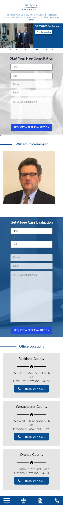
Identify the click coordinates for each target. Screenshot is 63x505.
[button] (7, 501)
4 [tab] (31, 49)
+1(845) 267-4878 (34, 389)
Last (12, 251)
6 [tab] (42, 49)
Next (52, 49)
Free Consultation (50, 32)
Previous (10, 49)
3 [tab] (26, 49)
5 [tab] (37, 49)
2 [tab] (21, 49)
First (12, 237)
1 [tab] (16, 49)
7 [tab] (47, 49)
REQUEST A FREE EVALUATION (31, 127)
